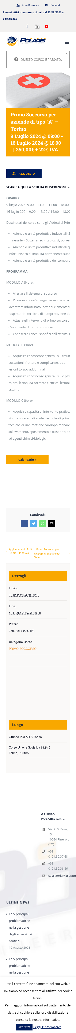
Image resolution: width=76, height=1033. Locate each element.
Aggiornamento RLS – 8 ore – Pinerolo (20, 551)
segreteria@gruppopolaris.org (59, 876)
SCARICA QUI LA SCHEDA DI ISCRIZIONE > (38, 187)
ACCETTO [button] (24, 1027)
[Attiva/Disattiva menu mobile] (67, 42)
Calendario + (27, 460)
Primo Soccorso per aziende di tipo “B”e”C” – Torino (48, 553)
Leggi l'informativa (47, 1027)
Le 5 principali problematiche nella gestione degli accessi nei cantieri (20, 927)
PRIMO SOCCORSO (23, 648)
